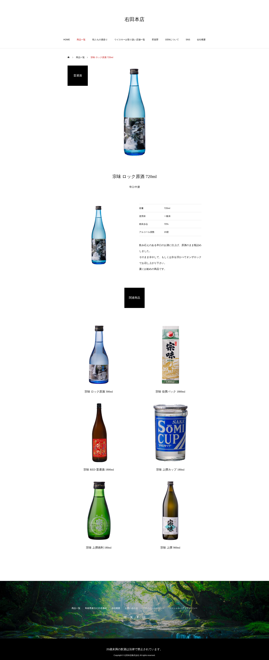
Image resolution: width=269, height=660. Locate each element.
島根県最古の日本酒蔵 (96, 608)
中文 (254, 12)
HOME (66, 39)
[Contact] (143, 617)
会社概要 (201, 39)
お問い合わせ (131, 608)
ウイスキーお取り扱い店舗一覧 (129, 39)
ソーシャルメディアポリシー (183, 608)
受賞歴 (155, 39)
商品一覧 (81, 39)
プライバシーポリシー (153, 608)
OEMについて (172, 39)
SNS (188, 39)
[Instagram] (125, 617)
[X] (131, 617)
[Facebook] (137, 617)
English (244, 12)
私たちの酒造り (100, 39)
